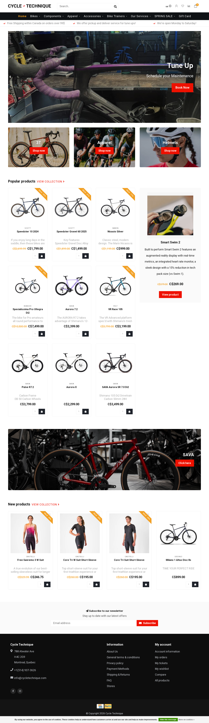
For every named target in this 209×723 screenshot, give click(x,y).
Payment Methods (118, 668)
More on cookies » (186, 720)
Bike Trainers (116, 16)
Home (22, 16)
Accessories (92, 16)
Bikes (34, 16)
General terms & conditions (123, 657)
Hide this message (168, 720)
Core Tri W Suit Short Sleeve (79, 560)
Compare (160, 674)
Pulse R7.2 (28, 387)
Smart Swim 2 (170, 242)
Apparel (72, 16)
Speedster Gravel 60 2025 (72, 231)
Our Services (139, 16)
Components (52, 16)
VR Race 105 (115, 309)
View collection (50, 181)
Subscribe (149, 623)
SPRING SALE (164, 16)
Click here (184, 463)
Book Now (182, 87)
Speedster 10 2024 (28, 231)
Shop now (39, 150)
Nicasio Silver (115, 231)
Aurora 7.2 (71, 309)
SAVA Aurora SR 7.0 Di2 (115, 387)
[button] (10, 77)
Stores (111, 686)
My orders (161, 657)
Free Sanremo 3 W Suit (30, 560)
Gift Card (185, 16)
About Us (112, 651)
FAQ (109, 680)
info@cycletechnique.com (30, 678)
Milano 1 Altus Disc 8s (178, 560)
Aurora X (71, 387)
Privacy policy (115, 663)
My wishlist (162, 668)
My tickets (161, 663)
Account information (167, 651)
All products (162, 680)
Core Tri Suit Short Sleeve (129, 560)
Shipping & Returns (118, 674)
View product (170, 294)
